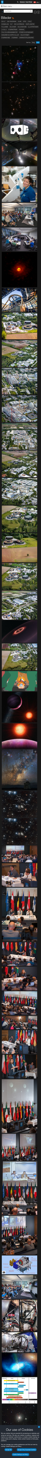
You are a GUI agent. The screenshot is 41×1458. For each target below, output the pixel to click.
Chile (29, 21)
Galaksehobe (22, 27)
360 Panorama (11, 21)
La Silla (4, 29)
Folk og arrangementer (9, 32)
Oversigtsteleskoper (26, 37)
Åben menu (7, 6)
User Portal (29, 2)
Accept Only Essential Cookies (27, 1449)
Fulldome (4, 27)
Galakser (13, 27)
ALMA (19, 21)
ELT (11, 24)
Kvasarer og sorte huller (10, 35)
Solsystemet (25, 35)
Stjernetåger (12, 29)
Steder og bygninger (26, 32)
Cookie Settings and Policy (20, 1454)
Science (22, 2)
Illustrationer (33, 27)
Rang (33, 42)
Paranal (21, 29)
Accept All (8, 1449)
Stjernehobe (5, 37)
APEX (24, 21)
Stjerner (15, 37)
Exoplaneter (30, 24)
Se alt (3, 21)
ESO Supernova (19, 24)
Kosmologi (5, 24)
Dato (38, 42)
